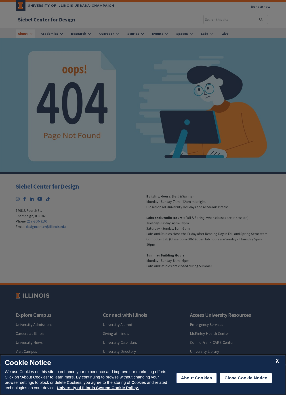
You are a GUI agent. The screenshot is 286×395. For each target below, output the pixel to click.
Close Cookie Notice (246, 378)
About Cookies (196, 378)
